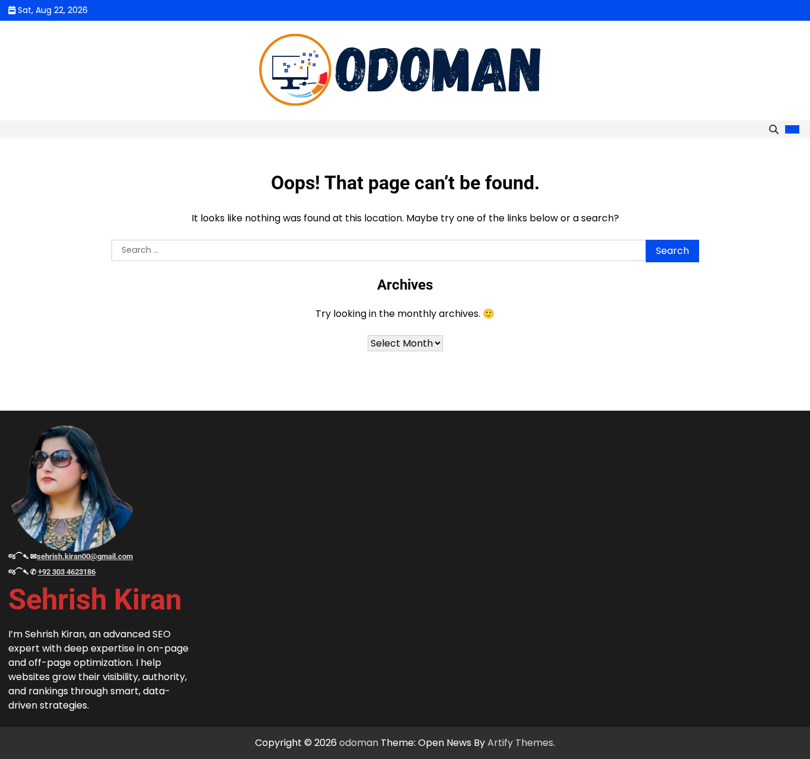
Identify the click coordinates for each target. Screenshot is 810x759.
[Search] (774, 129)
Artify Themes (520, 743)
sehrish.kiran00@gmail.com (85, 556)
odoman (358, 743)
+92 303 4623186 (66, 571)
